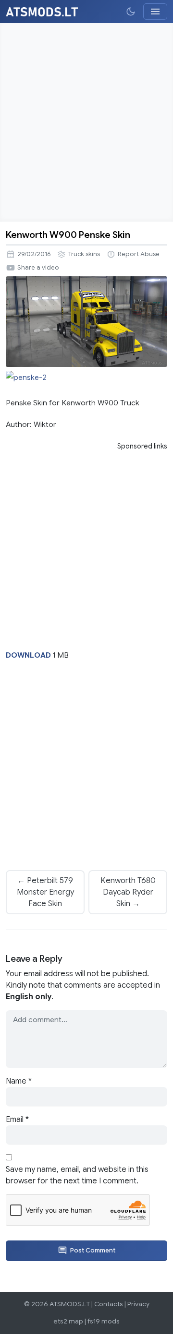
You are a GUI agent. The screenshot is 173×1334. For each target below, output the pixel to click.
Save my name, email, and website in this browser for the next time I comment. (77, 1175)
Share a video (38, 268)
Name (19, 1081)
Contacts (108, 1304)
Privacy (138, 1304)
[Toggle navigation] (155, 11)
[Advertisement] (86, 122)
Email (17, 1119)
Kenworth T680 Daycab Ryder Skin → (128, 892)
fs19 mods (103, 1321)
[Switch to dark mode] (130, 11)
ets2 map (68, 1321)
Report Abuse (139, 254)
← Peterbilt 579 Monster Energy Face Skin (45, 892)
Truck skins (84, 254)
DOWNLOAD (28, 655)
